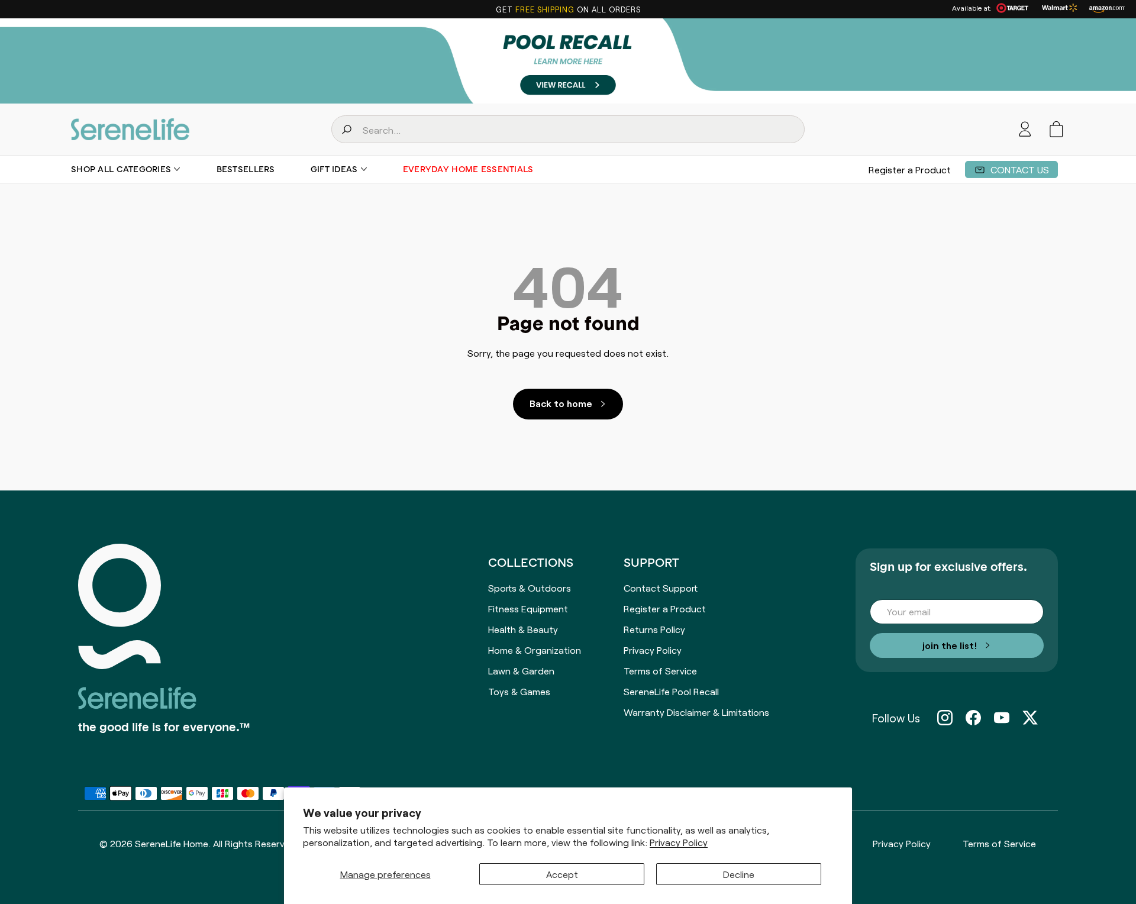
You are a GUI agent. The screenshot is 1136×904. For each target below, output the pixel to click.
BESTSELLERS (246, 169)
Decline (738, 873)
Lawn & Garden (521, 670)
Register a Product (910, 169)
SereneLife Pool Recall (671, 691)
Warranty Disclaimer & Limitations (696, 711)
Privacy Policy (679, 842)
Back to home (561, 402)
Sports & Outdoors (529, 587)
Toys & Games (519, 691)
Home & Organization (534, 649)
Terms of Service (660, 670)
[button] (1056, 129)
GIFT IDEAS (334, 169)
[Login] (1025, 129)
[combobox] (568, 129)
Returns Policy (654, 628)
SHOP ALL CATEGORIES (121, 169)
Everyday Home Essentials (468, 169)
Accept (562, 873)
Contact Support (661, 587)
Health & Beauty (523, 628)
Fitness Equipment (528, 608)
